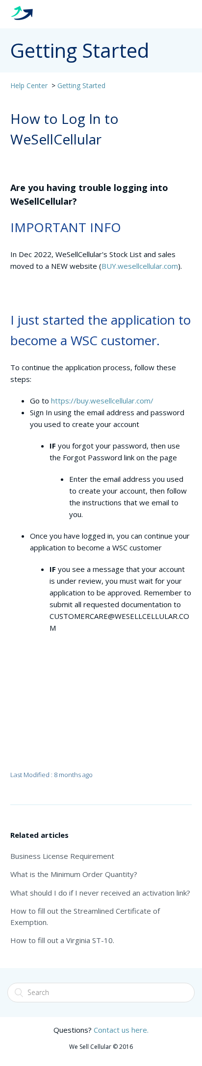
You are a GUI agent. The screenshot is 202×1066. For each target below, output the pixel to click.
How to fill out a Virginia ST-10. (62, 940)
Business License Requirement (62, 856)
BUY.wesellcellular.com (139, 266)
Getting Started (81, 85)
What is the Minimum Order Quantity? (73, 874)
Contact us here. (121, 1030)
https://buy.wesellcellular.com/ (102, 400)
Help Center (29, 85)
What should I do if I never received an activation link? (100, 893)
